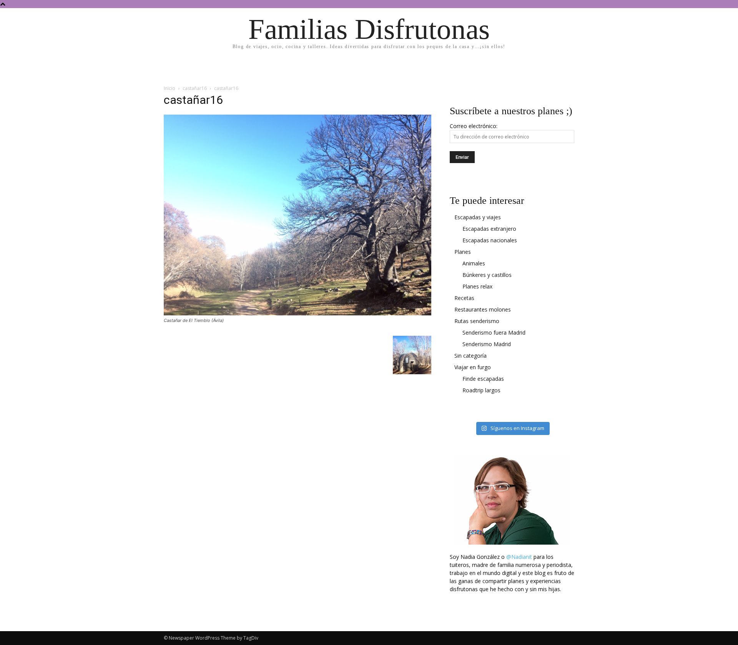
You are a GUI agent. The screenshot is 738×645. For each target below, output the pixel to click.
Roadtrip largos (481, 390)
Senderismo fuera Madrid (493, 332)
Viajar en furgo (472, 367)
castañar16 (195, 88)
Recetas (464, 298)
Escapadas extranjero (489, 228)
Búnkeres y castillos (487, 274)
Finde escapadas (483, 378)
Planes (462, 251)
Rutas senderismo (476, 321)
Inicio (169, 88)
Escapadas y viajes (477, 217)
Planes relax (477, 286)
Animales (473, 263)
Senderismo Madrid (486, 344)
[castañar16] (297, 313)
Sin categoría (470, 355)
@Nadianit (519, 556)
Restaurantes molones (482, 309)
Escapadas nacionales (489, 240)
